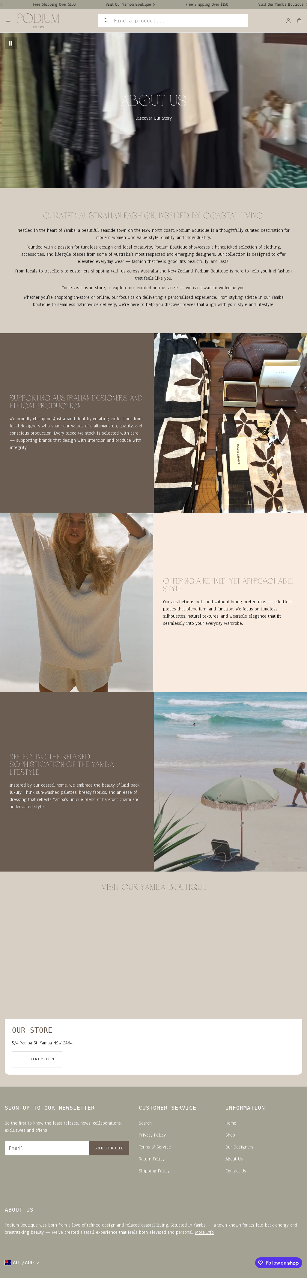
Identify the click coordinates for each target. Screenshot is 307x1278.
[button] (173, 20)
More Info (204, 1232)
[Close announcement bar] (301, 4)
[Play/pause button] (11, 43)
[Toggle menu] (8, 21)
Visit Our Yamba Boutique (87, 4)
